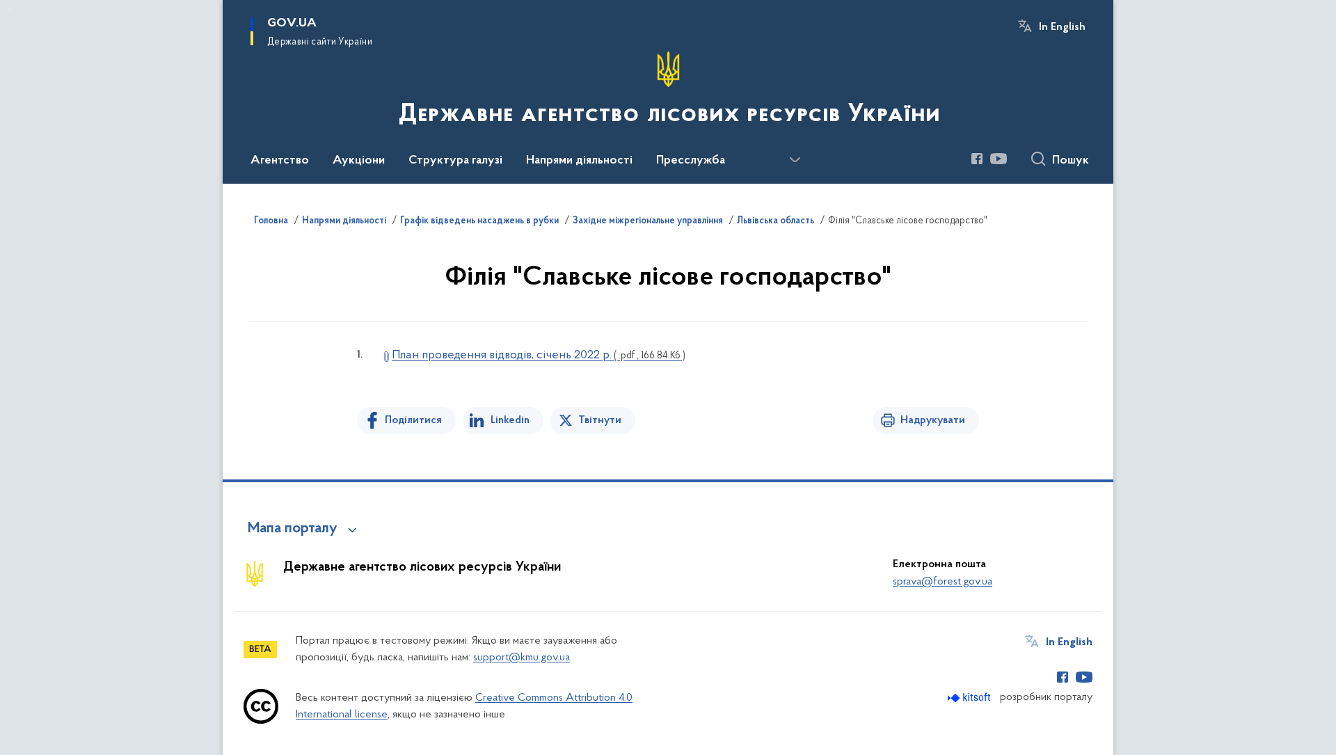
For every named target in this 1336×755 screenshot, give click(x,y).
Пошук (1070, 160)
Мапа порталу (292, 529)
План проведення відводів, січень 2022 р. (538, 355)
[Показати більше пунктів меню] (794, 160)
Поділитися (413, 420)
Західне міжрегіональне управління (648, 221)
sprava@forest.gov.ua (942, 581)
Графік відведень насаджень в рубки (479, 221)
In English (1062, 27)
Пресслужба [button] (690, 160)
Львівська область (775, 221)
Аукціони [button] (359, 160)
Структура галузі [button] (455, 160)
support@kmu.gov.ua (521, 657)
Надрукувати (932, 420)
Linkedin (510, 420)
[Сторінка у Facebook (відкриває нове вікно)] (977, 158)
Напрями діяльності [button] (579, 160)
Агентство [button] (279, 160)
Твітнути (599, 420)
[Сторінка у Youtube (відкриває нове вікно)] (998, 158)
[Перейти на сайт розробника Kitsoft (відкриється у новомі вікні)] (970, 697)
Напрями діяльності (344, 221)
